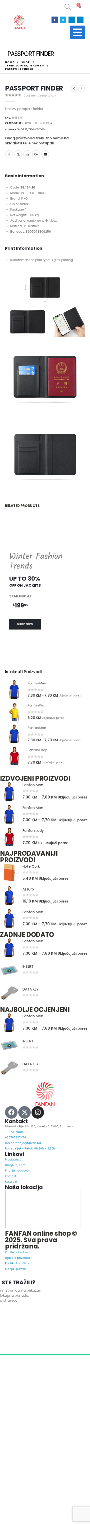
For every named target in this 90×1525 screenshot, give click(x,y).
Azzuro (28, 921)
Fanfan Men (32, 816)
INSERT (28, 998)
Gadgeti (28, 123)
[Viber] (80, 20)
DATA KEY (30, 1021)
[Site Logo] (19, 22)
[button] (66, 7)
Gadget (22, 129)
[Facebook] (55, 20)
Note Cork (31, 898)
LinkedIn (27, 154)
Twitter (18, 154)
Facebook (9, 154)
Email (45, 154)
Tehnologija (43, 123)
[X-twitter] (24, 1144)
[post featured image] (9, 823)
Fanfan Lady (33, 862)
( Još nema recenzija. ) (40, 96)
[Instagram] (71, 20)
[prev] (74, 88)
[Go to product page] (14, 721)
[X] (63, 20)
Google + (36, 154)
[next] (81, 88)
